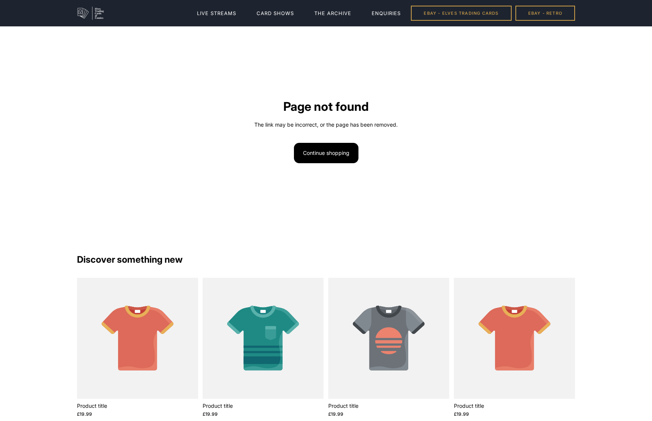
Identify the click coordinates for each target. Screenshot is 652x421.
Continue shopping (326, 153)
